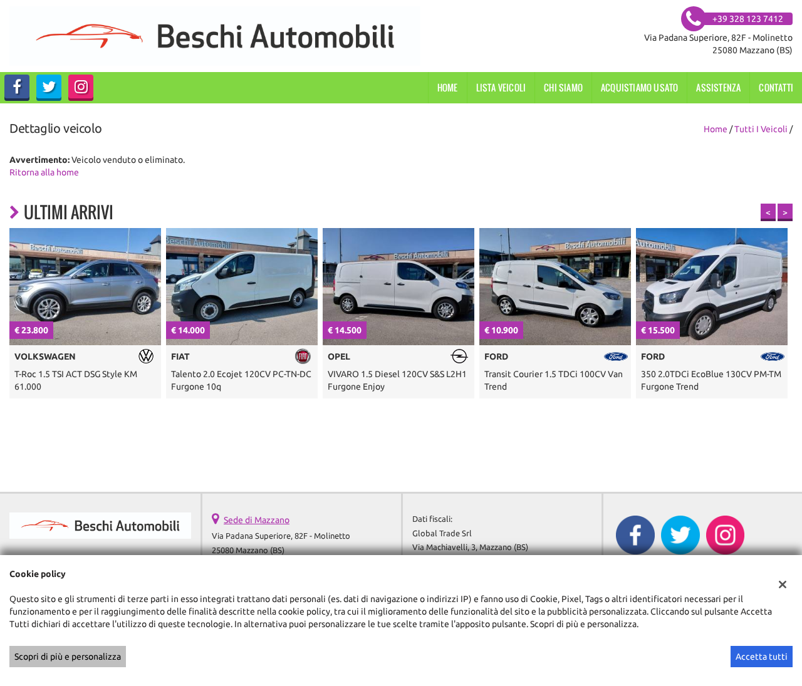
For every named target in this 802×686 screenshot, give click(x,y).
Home (447, 87)
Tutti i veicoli (761, 129)
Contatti (776, 87)
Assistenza (718, 87)
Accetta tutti (762, 657)
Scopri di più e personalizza (67, 657)
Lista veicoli (501, 87)
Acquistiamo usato (639, 87)
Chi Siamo (563, 87)
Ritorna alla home (44, 172)
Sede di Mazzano (256, 520)
